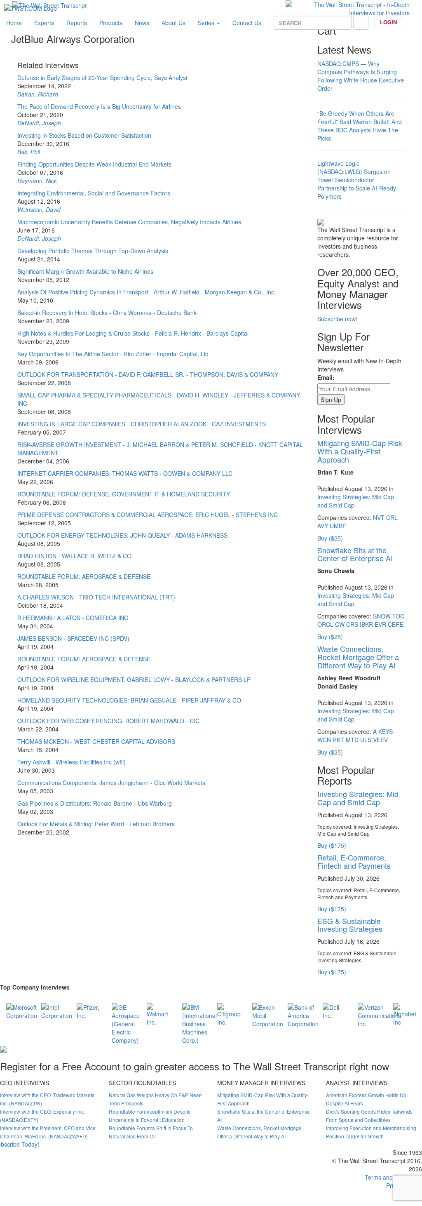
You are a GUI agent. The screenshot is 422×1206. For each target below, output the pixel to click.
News (142, 23)
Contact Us (246, 23)
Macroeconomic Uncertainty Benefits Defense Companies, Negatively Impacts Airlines (129, 222)
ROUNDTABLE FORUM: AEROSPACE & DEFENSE (83, 576)
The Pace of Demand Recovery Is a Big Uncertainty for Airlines (99, 106)
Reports (76, 23)
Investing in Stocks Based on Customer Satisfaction (84, 135)
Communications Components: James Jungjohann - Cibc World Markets (111, 782)
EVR (380, 624)
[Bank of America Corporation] (303, 1014)
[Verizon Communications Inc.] (379, 1014)
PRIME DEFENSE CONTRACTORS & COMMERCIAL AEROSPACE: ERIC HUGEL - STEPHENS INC (147, 514)
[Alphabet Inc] (404, 1013)
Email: (326, 377)
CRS (352, 624)
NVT (378, 517)
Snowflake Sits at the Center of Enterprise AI (355, 554)
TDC (398, 616)
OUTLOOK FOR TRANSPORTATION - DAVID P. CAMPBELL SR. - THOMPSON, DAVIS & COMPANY (147, 374)
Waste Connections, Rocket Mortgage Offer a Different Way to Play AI (358, 656)
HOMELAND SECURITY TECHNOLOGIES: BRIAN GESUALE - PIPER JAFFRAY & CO (129, 700)
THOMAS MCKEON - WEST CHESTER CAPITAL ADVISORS (96, 741)
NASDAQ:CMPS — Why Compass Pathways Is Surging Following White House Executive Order (360, 75)
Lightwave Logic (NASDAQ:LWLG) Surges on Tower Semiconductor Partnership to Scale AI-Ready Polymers (356, 179)
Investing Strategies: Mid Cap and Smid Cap (358, 797)
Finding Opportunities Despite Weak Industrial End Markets (94, 164)
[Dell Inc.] (334, 1010)
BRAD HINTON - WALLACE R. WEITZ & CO (74, 556)
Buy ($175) (331, 845)
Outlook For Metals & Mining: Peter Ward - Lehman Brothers (96, 824)
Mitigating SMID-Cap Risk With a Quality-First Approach (359, 451)
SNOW (382, 616)
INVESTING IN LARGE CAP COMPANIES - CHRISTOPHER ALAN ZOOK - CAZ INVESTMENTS (141, 424)
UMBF (338, 526)
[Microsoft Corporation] (21, 1010)
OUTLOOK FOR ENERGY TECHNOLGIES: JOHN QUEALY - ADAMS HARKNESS (122, 535)
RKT (338, 740)
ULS (365, 740)
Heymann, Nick (37, 180)
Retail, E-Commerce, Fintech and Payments (354, 861)
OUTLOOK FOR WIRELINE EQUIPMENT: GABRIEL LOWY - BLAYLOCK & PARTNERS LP (134, 679)
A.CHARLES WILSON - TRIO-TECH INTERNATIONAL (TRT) (96, 597)
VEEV (380, 740)
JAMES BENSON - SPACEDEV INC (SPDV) (73, 638)
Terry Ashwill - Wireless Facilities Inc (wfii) (71, 762)
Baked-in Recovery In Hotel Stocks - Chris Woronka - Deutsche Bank (107, 312)
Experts (44, 23)
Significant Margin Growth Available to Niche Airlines (85, 271)
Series (207, 23)
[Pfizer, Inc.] (88, 1010)
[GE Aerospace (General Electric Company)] (126, 1022)
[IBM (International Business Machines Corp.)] (199, 1022)
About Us (173, 23)
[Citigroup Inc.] (229, 1013)
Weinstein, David (39, 209)
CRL (392, 517)
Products (110, 23)
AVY (322, 526)
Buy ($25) (330, 538)
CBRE (395, 624)
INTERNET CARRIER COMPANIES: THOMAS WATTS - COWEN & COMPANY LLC (124, 473)
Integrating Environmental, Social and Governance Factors (93, 193)
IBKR (366, 624)
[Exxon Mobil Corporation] (267, 1014)
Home (14, 23)
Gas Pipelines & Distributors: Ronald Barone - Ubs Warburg (94, 803)
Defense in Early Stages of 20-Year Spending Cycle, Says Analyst (102, 77)
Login (388, 22)
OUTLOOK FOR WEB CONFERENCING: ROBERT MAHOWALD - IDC (108, 721)
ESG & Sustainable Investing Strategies (349, 924)
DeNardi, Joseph (39, 123)
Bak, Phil (28, 152)
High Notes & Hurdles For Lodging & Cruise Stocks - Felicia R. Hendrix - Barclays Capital (133, 333)
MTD (352, 740)
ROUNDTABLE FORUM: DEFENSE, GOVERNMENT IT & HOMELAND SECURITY (123, 494)
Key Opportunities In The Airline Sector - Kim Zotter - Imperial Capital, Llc (112, 354)
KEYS (385, 731)
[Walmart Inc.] (158, 1013)
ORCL (325, 624)
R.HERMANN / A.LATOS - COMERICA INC (72, 618)
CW (340, 624)
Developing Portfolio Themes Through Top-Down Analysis (92, 251)
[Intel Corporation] (56, 1010)
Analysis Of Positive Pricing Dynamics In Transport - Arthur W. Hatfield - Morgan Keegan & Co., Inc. (146, 292)
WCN (324, 740)
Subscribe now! (337, 319)
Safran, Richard (37, 94)
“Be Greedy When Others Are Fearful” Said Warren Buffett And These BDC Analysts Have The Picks (359, 125)
